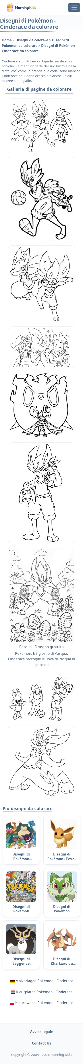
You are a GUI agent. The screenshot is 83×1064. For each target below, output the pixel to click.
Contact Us (41, 1043)
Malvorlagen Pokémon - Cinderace (44, 980)
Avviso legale (41, 1031)
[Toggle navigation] (74, 7)
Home (7, 40)
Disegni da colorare (32, 40)
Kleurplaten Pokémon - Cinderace (44, 991)
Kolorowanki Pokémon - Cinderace (44, 1002)
